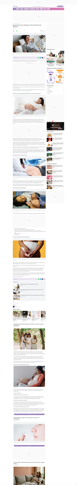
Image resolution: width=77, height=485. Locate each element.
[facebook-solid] (40, 57)
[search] (56, 6)
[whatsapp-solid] (38, 57)
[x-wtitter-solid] (42, 57)
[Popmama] (15, 6)
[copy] (44, 57)
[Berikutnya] (45, 353)
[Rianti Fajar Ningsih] (14, 307)
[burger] (63, 6)
